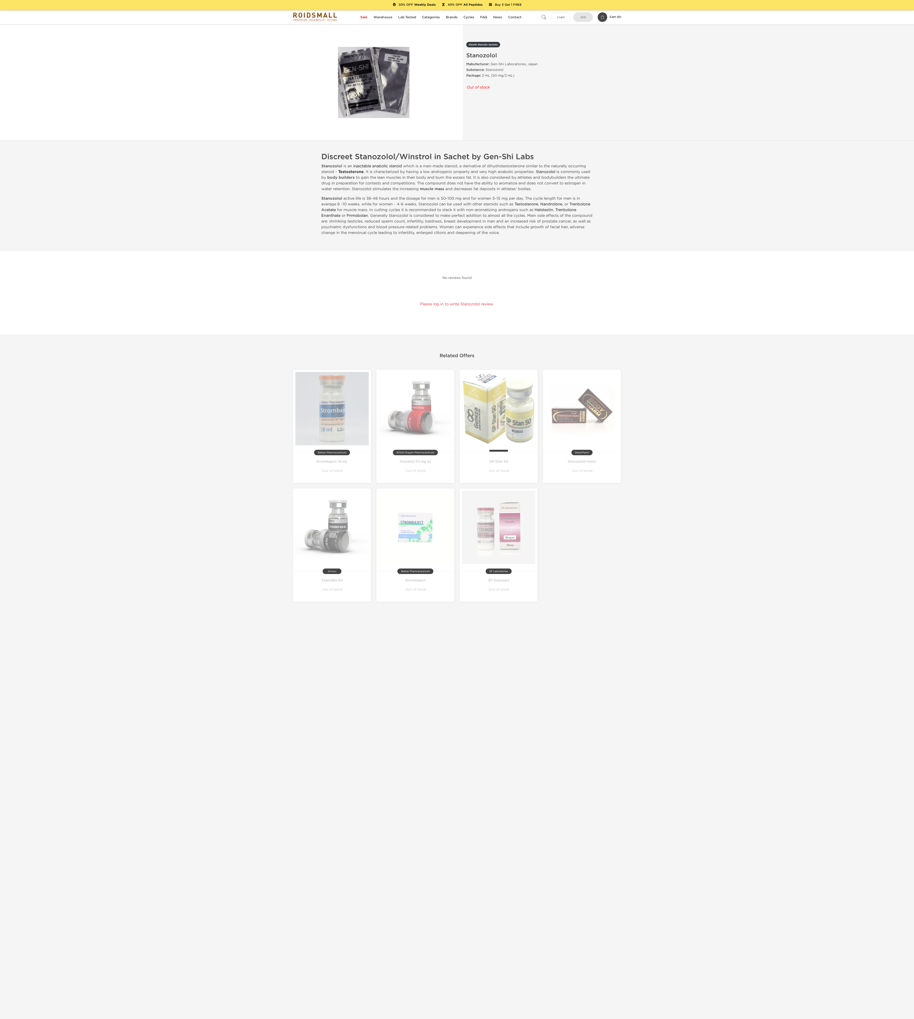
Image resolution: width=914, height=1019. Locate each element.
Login (561, 17)
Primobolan (357, 215)
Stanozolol (545, 171)
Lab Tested (407, 17)
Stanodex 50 (332, 580)
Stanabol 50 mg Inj (415, 462)
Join (583, 17)
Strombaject (415, 580)
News (497, 17)
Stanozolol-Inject (582, 462)
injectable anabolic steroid (377, 166)
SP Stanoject (498, 580)
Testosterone (351, 171)
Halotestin (544, 210)
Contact (515, 17)
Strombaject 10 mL (332, 462)
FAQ (483, 17)
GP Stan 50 (498, 462)
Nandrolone (551, 204)
